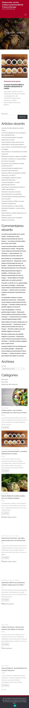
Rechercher (4, 113)
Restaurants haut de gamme (12, 81)
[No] (27, 702)
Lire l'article (5, 427)
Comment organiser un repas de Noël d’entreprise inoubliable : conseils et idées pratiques (13, 208)
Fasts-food (4, 379)
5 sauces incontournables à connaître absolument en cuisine (14, 86)
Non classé (4, 382)
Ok (15, 705)
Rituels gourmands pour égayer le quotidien (14, 156)
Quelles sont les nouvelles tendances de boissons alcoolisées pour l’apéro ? (13, 292)
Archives (3, 366)
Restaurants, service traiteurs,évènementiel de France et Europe (12, 4)
